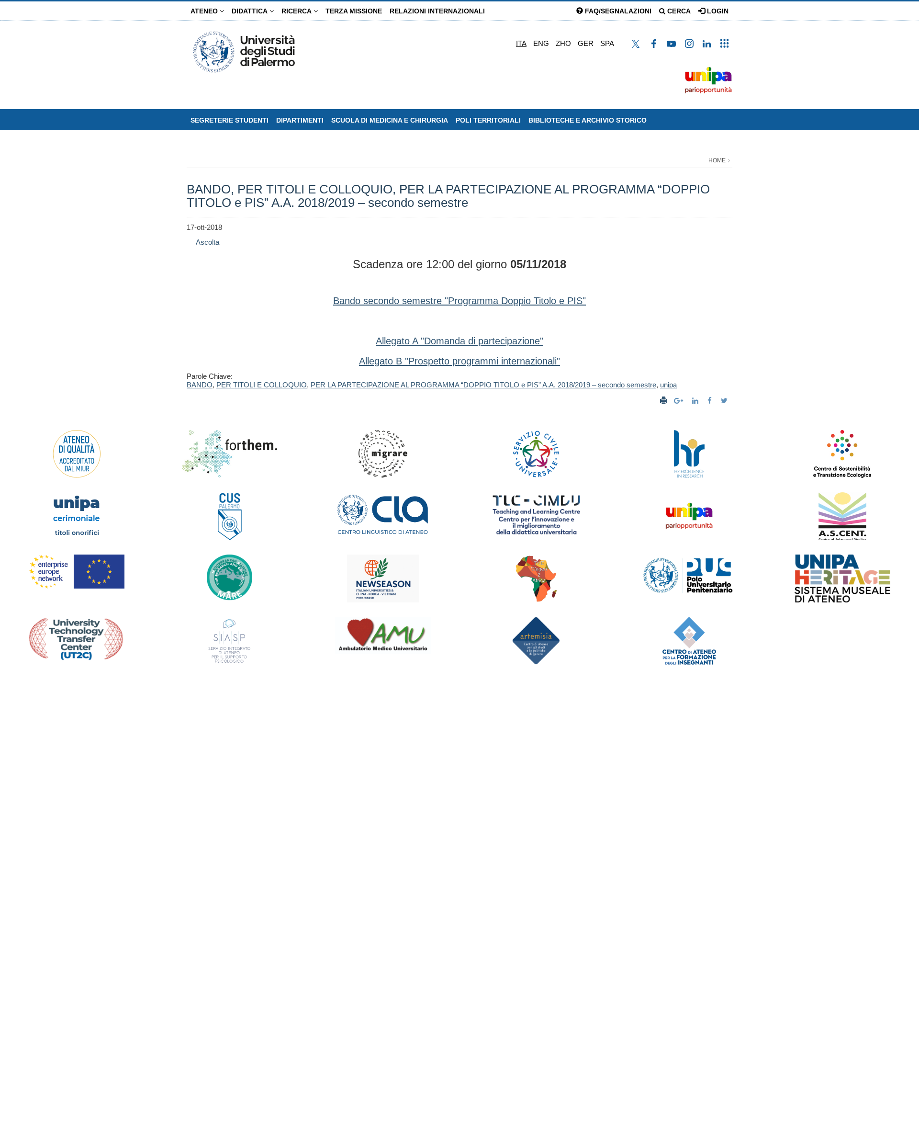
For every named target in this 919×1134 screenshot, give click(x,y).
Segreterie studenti (230, 120)
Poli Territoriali (488, 120)
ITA (521, 43)
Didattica (250, 11)
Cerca (678, 11)
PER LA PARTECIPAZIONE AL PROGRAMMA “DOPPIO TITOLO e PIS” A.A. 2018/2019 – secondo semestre (483, 385)
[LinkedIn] (696, 401)
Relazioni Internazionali (437, 11)
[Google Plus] (679, 401)
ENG (541, 43)
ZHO (563, 43)
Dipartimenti (300, 120)
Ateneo (205, 11)
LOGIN (716, 11)
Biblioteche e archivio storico (587, 120)
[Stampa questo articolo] (663, 401)
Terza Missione (353, 11)
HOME (717, 160)
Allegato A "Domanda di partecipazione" (459, 341)
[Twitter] (725, 401)
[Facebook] (710, 401)
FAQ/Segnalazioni (617, 11)
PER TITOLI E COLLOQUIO (261, 385)
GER (586, 43)
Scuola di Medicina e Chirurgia (389, 120)
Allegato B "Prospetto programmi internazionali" (459, 361)
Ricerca (297, 11)
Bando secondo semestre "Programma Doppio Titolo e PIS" (459, 300)
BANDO (200, 385)
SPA (607, 43)
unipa (668, 385)
